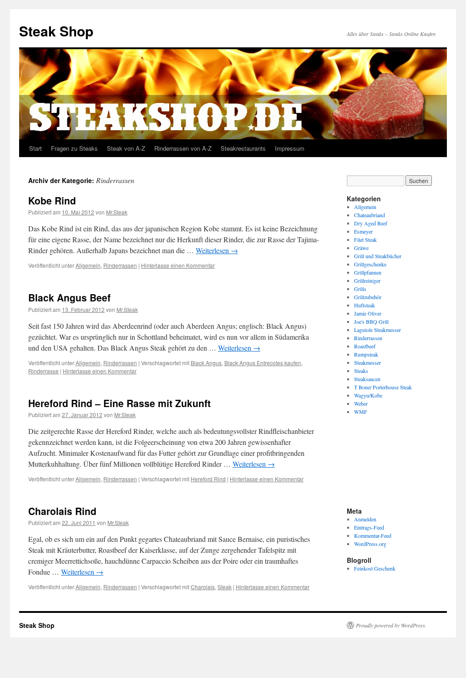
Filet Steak (365, 239)
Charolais (203, 587)
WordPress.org (370, 543)
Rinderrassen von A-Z (183, 148)
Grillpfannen (367, 272)
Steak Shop (56, 31)
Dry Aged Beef (370, 223)
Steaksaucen (367, 378)
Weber (361, 403)
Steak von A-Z (126, 148)
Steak (225, 587)
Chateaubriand (369, 215)
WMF (360, 411)
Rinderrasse (43, 371)
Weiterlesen (217, 250)
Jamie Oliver (367, 313)
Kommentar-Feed (372, 535)
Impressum (289, 148)
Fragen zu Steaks (74, 148)
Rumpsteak (366, 354)
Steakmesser (367, 362)
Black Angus (206, 363)
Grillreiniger (367, 280)
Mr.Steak (116, 212)
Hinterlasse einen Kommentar (178, 265)
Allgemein (88, 265)
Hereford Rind (208, 479)
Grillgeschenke (370, 264)
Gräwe (361, 247)
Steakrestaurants (243, 148)
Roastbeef (364, 346)
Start (35, 148)
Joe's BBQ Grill (371, 321)
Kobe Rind (52, 200)
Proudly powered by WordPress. (391, 625)
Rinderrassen (120, 265)
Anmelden (365, 519)
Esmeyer (363, 231)
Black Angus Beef (69, 297)
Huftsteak (364, 305)
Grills (360, 288)
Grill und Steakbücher (377, 256)
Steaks (361, 370)
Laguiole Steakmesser (377, 329)
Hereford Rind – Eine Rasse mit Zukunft (119, 403)
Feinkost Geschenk (374, 568)
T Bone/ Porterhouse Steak (383, 387)
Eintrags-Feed (369, 527)
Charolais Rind (62, 511)
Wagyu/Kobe (368, 395)
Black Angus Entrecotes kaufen (262, 363)
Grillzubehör (367, 297)
